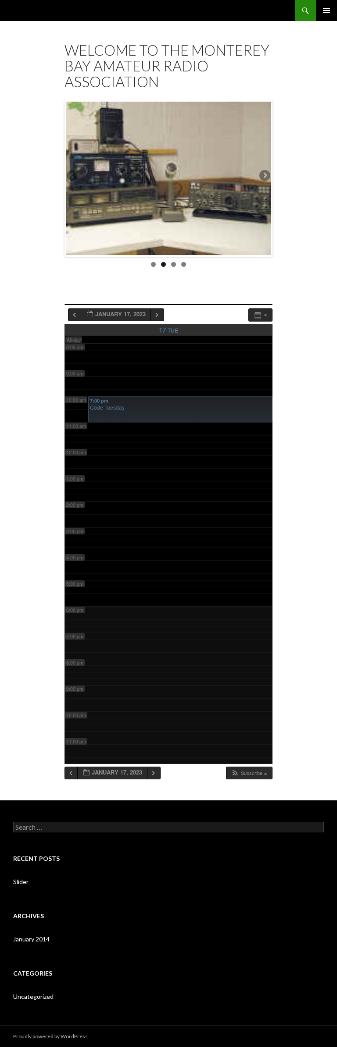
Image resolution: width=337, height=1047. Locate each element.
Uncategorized (33, 996)
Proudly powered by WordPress (50, 1036)
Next (264, 176)
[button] (249, 773)
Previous (72, 176)
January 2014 (31, 939)
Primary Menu (326, 10)
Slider (21, 881)
